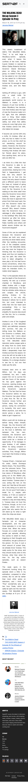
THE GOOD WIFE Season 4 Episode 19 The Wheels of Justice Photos (13, 645)
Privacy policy (20, 776)
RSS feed (7, 776)
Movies (4, 739)
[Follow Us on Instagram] (16, 761)
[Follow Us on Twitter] (12, 761)
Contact (14, 776)
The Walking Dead (11, 639)
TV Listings (5, 749)
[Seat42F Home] (3, 761)
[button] (20, 4)
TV (6, 637)
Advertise (14, 777)
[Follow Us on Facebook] (7, 761)
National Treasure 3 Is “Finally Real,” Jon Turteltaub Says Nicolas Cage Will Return (20, 673)
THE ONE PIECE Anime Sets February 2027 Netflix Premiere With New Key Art (20, 686)
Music (4, 745)
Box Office (5, 747)
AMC (4, 596)
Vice (3, 743)
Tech (3, 741)
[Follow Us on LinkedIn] (21, 761)
